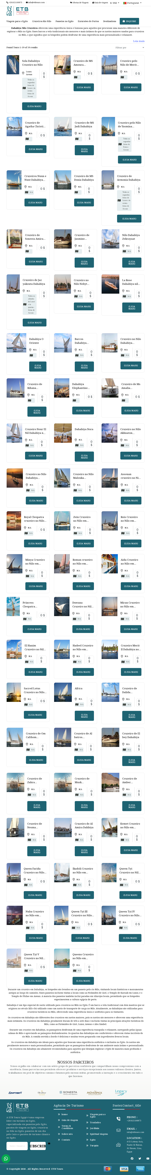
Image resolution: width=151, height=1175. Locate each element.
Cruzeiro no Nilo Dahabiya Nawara (36, 477)
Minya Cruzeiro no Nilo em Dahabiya (35, 563)
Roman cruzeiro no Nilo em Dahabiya (83, 563)
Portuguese (133, 2)
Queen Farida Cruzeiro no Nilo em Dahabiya (34, 872)
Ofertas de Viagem (80, 3)
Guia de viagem (101, 3)
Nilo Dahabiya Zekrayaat (131, 237)
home (65, 1114)
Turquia (94, 1145)
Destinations (109, 21)
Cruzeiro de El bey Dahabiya (131, 735)
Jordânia (94, 1128)
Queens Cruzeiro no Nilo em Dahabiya (83, 958)
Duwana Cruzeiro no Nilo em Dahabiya (82, 606)
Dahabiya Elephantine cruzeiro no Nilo (82, 387)
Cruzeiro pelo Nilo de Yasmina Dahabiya (129, 126)
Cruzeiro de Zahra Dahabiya (34, 782)
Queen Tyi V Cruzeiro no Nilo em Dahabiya (34, 958)
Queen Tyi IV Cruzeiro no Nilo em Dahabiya (129, 915)
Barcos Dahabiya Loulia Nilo (81, 342)
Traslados (95, 1122)
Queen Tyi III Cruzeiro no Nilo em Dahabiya (81, 915)
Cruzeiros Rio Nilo (41, 21)
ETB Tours (57, 1168)
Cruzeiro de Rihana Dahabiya (34, 387)
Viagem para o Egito (17, 21)
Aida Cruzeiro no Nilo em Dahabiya (129, 563)
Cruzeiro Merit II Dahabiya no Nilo (130, 649)
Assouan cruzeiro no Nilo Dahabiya (131, 477)
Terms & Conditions (67, 1127)
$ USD (114, 2)
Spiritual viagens (99, 1134)
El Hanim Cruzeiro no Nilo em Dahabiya (35, 649)
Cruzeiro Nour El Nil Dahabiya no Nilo (35, 432)
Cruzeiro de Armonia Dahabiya (128, 178)
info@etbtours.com (36, 2)
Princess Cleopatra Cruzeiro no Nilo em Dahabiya (33, 608)
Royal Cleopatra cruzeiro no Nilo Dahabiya (34, 520)
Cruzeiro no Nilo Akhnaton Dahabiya (130, 432)
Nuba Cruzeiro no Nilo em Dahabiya (35, 915)
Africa (78, 688)
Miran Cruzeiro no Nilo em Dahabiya (130, 606)
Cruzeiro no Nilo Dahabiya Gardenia (130, 342)
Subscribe (38, 1146)
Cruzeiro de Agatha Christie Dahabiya (35, 126)
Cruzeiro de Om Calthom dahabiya (36, 737)
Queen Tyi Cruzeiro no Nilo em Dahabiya (129, 872)
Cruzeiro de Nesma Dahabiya (34, 827)
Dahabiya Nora (84, 429)
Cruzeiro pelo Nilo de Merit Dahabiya (128, 64)
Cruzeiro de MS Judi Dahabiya (84, 124)
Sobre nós (67, 1134)
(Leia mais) (34, 106)
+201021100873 (15, 2)
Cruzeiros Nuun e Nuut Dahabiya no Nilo (35, 179)
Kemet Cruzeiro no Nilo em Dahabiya (130, 827)
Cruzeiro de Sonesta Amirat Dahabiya (34, 238)
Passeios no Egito (65, 21)
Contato (66, 1140)
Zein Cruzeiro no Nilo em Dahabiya (82, 520)
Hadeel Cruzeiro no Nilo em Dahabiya (83, 649)
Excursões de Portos (88, 21)
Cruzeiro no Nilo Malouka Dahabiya (83, 477)
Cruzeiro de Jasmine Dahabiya (82, 238)
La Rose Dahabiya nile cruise (130, 283)
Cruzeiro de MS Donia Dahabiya (84, 178)
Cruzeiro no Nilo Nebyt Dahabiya (81, 283)
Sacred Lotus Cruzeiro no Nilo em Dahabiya (34, 692)
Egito (93, 1140)
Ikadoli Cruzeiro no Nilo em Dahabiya (83, 872)
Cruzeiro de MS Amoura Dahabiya (83, 64)
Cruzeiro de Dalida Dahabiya (129, 692)
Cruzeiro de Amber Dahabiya (129, 782)
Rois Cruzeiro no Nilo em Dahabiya (129, 520)
